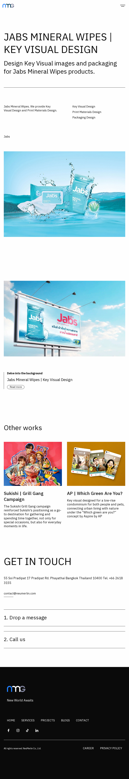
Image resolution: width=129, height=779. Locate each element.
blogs (65, 720)
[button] (122, 5)
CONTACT (82, 720)
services (27, 720)
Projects (48, 720)
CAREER (88, 748)
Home (11, 720)
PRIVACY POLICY (111, 748)
